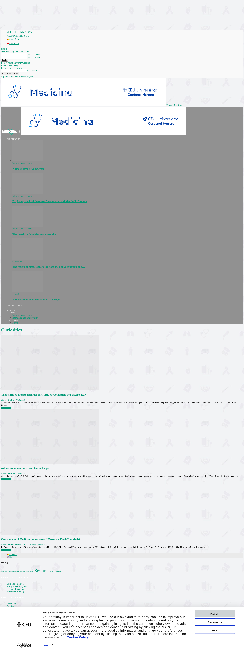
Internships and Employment (25, 318)
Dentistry (11, 606)
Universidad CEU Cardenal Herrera (27, 544)
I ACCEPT (215, 614)
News (15, 323)
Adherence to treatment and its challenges (36, 299)
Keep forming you (18, 36)
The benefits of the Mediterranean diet (34, 234)
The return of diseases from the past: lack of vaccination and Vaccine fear (43, 394)
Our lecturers (14, 305)
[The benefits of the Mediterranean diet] (27, 226)
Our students (13, 139)
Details (46, 645)
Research (42, 570)
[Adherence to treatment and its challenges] (27, 291)
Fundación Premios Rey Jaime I (11, 571)
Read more (6, 408)
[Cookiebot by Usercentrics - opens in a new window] (24, 645)
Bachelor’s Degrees (15, 584)
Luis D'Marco (17, 400)
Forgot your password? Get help (15, 63)
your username (33, 54)
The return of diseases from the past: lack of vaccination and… (48, 266)
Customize (213, 622)
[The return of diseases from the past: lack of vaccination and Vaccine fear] (27, 259)
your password (33, 57)
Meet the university (19, 32)
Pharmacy (11, 604)
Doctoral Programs (15, 589)
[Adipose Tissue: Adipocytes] (27, 160)
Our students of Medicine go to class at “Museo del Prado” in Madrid (41, 539)
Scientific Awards (55, 571)
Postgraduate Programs (17, 586)
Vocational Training (15, 591)
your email (32, 70)
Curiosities (17, 261)
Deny (214, 630)
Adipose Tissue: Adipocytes (28, 168)
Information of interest (22, 163)
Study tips (12, 310)
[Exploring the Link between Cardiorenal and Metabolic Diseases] (27, 193)
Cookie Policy (78, 637)
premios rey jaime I (28, 571)
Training (11, 313)
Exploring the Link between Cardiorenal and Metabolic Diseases (49, 201)
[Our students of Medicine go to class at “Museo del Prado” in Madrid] (50, 534)
